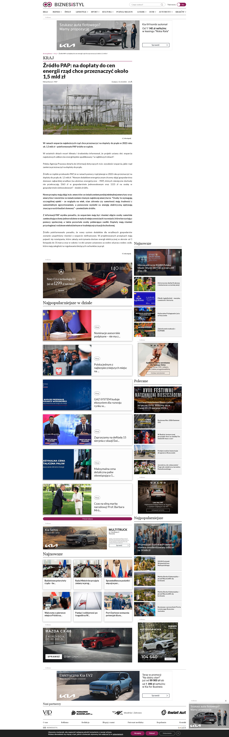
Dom (151, 12)
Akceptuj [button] (137, 733)
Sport (94, 12)
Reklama (64, 722)
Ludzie (141, 12)
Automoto (165, 12)
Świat (68, 12)
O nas (45, 722)
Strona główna (47, 53)
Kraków (180, 12)
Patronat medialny (135, 722)
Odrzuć (152, 733)
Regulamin (161, 722)
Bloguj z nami (108, 722)
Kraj (45, 12)
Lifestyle (81, 12)
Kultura (107, 12)
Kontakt (182, 722)
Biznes (56, 12)
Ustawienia (167, 733)
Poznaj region (124, 12)
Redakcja (85, 722)
